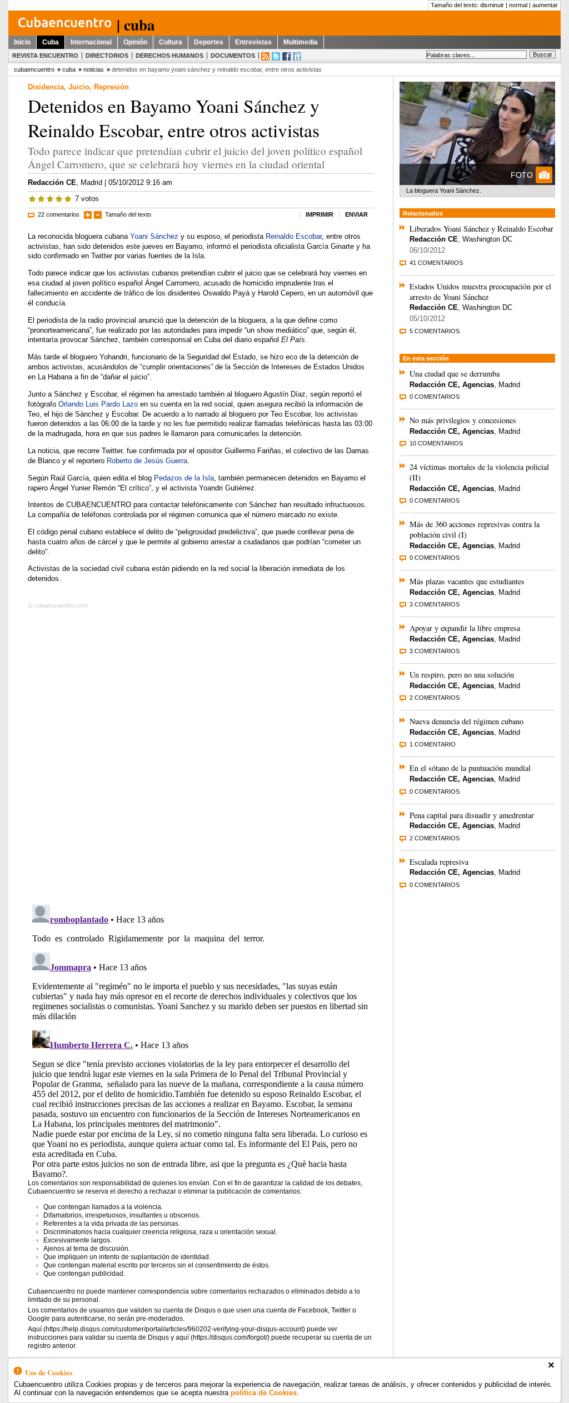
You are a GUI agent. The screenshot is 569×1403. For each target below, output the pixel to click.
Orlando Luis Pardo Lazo (98, 404)
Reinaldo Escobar (294, 236)
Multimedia (300, 42)
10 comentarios (436, 443)
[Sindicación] (265, 56)
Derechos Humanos (169, 55)
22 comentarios (58, 214)
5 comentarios (435, 331)
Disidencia (46, 87)
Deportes (208, 42)
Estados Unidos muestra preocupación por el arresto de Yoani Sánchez (480, 291)
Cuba (50, 42)
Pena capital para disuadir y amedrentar (472, 815)
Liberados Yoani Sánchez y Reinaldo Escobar (481, 228)
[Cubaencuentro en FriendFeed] (297, 56)
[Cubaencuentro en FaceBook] (286, 56)
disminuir (492, 5)
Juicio (78, 87)
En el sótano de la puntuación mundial (470, 768)
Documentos (233, 55)
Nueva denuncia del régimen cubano (466, 721)
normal (518, 5)
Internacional (91, 42)
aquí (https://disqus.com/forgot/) (222, 1337)
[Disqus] (200, 755)
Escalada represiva (439, 861)
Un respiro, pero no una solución (462, 674)
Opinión (135, 42)
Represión (111, 87)
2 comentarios (435, 697)
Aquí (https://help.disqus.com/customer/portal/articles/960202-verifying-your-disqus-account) (166, 1329)
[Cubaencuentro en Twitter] (276, 56)
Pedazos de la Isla (184, 478)
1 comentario (433, 744)
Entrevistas (253, 42)
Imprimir (319, 214)
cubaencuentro (34, 69)
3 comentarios (435, 604)
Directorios (107, 55)
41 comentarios (436, 262)
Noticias (93, 69)
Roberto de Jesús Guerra (147, 461)
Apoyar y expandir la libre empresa (465, 628)
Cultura (170, 42)
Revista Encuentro (45, 55)
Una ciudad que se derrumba (455, 373)
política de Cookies (264, 1393)
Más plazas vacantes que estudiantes (467, 581)
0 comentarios (435, 396)
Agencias (478, 384)
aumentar (545, 5)
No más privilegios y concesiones (463, 420)
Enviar (356, 214)
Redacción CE (52, 182)
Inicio (22, 42)
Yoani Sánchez (154, 236)
